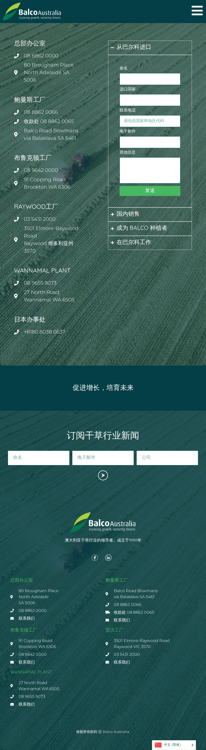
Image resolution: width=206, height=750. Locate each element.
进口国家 (128, 89)
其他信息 (128, 153)
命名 (124, 68)
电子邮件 (128, 132)
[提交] (103, 475)
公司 (139, 449)
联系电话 (128, 111)
